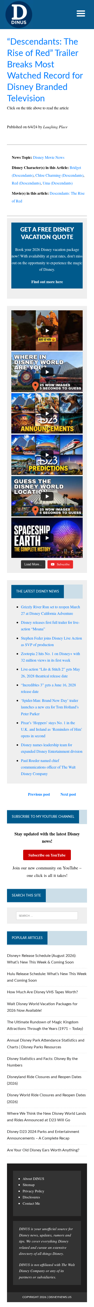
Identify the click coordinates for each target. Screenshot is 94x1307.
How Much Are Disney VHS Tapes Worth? (42, 992)
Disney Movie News (48, 157)
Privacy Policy (33, 1190)
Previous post (39, 794)
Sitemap (29, 1184)
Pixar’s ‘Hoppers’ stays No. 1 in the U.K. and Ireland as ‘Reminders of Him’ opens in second (51, 729)
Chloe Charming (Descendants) (59, 175)
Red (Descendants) (26, 182)
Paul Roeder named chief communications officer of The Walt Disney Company (48, 767)
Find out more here (47, 281)
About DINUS (33, 1178)
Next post (68, 794)
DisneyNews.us (60, 1297)
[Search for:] (47, 916)
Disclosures (31, 1197)
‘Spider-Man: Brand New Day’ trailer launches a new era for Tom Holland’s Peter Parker (50, 707)
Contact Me (31, 1203)
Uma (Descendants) (58, 182)
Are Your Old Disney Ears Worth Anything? (43, 1150)
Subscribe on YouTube (47, 855)
